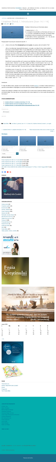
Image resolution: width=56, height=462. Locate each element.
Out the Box (30, 458)
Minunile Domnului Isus (7, 216)
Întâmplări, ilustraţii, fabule (8, 215)
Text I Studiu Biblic (6, 391)
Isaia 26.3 (30, 123)
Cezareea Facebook (6, 411)
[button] (28, 14)
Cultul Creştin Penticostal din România (10, 414)
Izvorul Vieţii (4, 421)
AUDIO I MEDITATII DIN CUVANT (10, 385)
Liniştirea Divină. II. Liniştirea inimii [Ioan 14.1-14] (14, 129)
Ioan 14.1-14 (24, 123)
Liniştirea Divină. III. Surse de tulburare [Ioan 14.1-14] (8, 147)
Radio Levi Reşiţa (6, 424)
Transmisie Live (5, 383)
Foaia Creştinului (6, 211)
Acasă (3, 387)
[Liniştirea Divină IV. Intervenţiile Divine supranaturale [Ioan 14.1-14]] (45, 141)
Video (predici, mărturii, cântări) (9, 230)
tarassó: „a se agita (46, 123)
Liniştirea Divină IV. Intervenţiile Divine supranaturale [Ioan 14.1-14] (45, 147)
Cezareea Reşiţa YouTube (8, 413)
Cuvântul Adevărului (6, 416)
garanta (19, 123)
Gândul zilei (4, 213)
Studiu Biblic (6, 123)
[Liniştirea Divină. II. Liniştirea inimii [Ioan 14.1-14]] (28, 141)
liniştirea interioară (37, 123)
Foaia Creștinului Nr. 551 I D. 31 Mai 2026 (11, 165)
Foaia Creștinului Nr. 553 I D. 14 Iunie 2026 (12, 161)
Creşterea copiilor (6, 206)
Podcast (4, 220)
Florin (12, 24)
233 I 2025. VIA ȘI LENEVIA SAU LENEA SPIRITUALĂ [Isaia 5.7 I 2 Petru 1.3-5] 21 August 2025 (25, 167)
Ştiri (2, 227)
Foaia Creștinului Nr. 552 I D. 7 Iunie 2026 (11, 163)
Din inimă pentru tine (6, 418)
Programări (4, 389)
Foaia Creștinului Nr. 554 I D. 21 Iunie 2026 (12, 160)
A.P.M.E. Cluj (5, 406)
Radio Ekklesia (5, 423)
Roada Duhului (5, 223)
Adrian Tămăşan (5, 408)
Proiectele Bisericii (6, 222)
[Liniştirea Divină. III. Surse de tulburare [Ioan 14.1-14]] (10, 141)
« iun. (3, 339)
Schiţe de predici (5, 225)
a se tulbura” (14, 123)
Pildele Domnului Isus (7, 218)
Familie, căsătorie (6, 209)
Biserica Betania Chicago (7, 409)
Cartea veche (5, 204)
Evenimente (4, 207)
